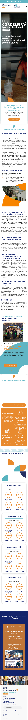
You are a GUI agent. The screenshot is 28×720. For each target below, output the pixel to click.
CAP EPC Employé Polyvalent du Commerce (20, 418)
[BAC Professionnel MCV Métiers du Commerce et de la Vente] (7, 431)
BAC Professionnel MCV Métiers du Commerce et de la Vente (7, 438)
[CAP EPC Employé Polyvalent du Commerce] (20, 413)
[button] (26, 6)
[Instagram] (20, 1)
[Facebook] (18, 1)
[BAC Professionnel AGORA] (20, 431)
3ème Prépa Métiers (8, 413)
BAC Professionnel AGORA (20, 436)
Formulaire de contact (18, 713)
